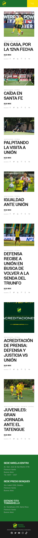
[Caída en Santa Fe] (19, 77)
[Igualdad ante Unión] (19, 181)
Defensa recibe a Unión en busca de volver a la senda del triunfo (16, 268)
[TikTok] (26, 533)
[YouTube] (19, 533)
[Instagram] (22, 533)
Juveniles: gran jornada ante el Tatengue (15, 420)
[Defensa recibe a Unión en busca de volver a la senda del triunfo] (19, 235)
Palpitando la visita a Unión (16, 147)
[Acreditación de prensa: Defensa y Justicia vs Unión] (19, 317)
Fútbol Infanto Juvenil (24, 406)
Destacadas (8, 41)
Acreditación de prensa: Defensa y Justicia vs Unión (18, 350)
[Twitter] (15, 533)
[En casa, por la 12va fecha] (19, 24)
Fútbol (17, 41)
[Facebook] (12, 533)
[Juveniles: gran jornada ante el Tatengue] (19, 390)
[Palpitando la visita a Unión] (19, 126)
